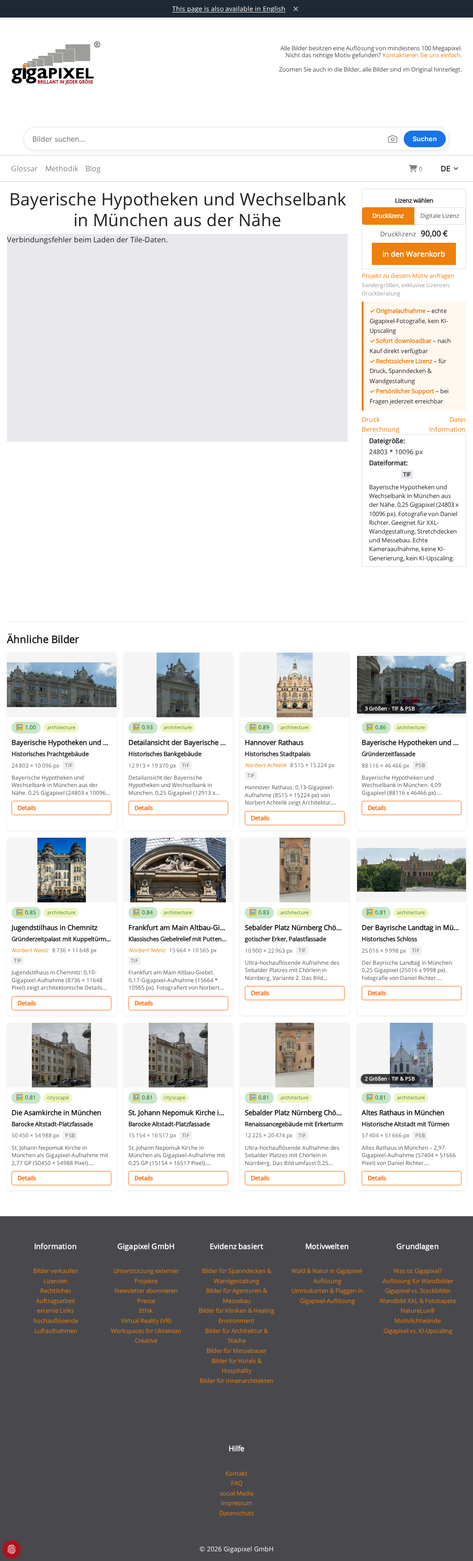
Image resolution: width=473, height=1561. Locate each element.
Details (27, 808)
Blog (93, 168)
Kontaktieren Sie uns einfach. (422, 55)
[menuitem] (24, 168)
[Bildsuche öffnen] (393, 139)
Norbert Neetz (30, 950)
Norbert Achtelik (265, 764)
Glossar (24, 168)
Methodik (61, 168)
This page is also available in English (228, 8)
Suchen (424, 139)
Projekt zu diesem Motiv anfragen (408, 275)
